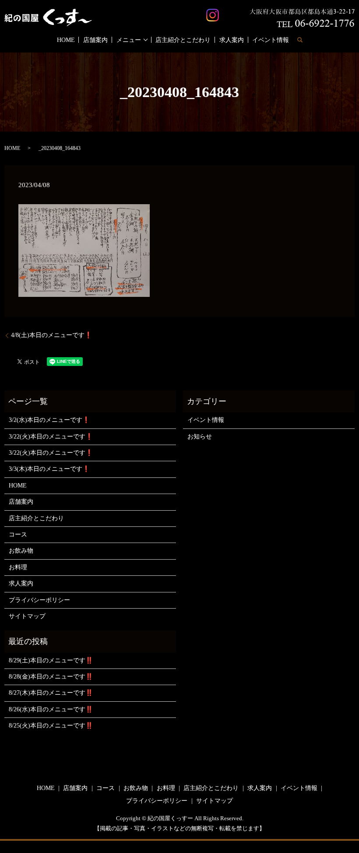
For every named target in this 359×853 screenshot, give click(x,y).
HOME (66, 40)
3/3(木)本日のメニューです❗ (49, 469)
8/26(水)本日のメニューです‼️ (51, 709)
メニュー (128, 40)
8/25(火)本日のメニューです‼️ (51, 725)
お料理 (18, 567)
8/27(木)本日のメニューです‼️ (51, 692)
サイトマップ (27, 616)
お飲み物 (21, 550)
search (299, 39)
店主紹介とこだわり (183, 40)
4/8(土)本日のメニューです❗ (51, 335)
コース (18, 534)
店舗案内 (95, 40)
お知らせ (199, 436)
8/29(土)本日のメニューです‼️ (51, 660)
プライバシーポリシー (39, 600)
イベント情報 (270, 40)
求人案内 (231, 40)
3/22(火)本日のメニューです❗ (51, 436)
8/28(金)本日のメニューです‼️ (51, 676)
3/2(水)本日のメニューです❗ (49, 420)
